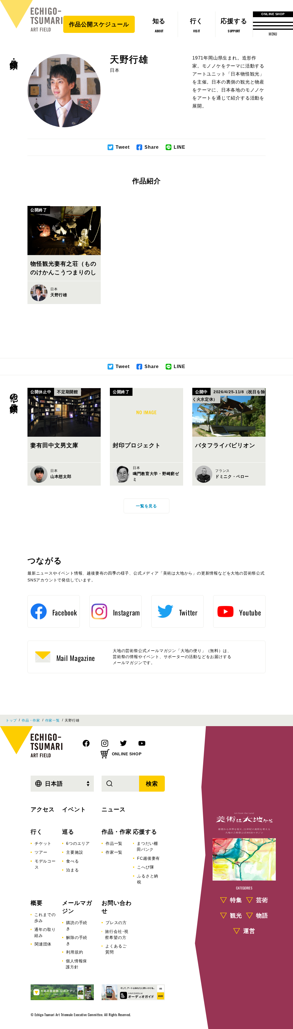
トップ (11, 720)
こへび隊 (145, 867)
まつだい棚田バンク (147, 846)
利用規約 (74, 952)
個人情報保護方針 (76, 964)
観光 (236, 915)
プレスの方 (116, 922)
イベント (74, 809)
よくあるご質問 (115, 949)
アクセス (43, 809)
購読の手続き (76, 925)
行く (37, 832)
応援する (145, 832)
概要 (37, 903)
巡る (68, 832)
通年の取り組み (45, 932)
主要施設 (74, 852)
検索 (152, 783)
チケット (43, 843)
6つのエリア (78, 843)
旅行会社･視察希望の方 (116, 934)
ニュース (114, 809)
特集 (236, 900)
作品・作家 (13, 54)
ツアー (41, 852)
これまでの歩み (45, 917)
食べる (72, 861)
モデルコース (45, 864)
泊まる (72, 870)
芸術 (262, 900)
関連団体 (43, 944)
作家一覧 (52, 720)
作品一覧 (114, 843)
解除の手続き (76, 940)
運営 (249, 931)
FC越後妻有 (148, 858)
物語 (262, 915)
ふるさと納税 (147, 879)
